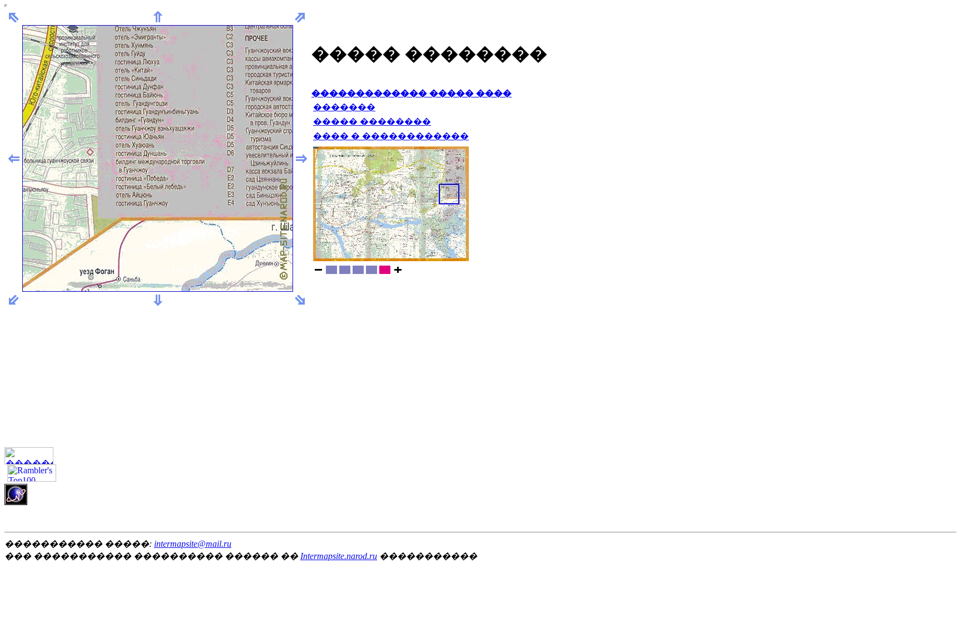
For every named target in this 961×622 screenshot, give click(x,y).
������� (344, 107)
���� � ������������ (391, 136)
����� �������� (372, 121)
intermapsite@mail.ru (192, 543)
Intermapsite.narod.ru (338, 556)
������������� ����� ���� (411, 93)
